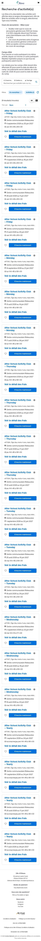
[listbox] (17, 105)
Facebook (20, 902)
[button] (31, 100)
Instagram (20, 904)
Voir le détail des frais (15, 131)
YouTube (20, 906)
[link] (17, 112)
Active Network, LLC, (11, 936)
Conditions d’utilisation (27, 927)
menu (2, 2)
